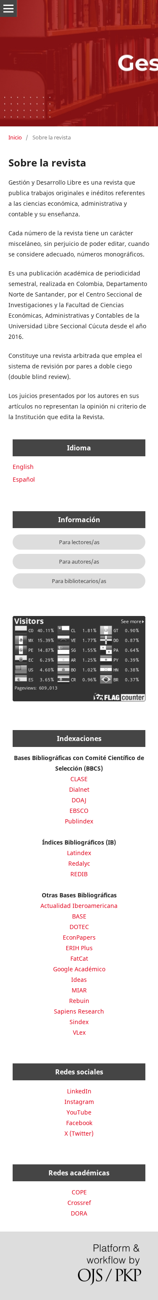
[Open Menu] (8, 8)
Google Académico (79, 969)
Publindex (79, 821)
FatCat (79, 958)
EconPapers (79, 937)
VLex (79, 1032)
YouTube (79, 1112)
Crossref (79, 1203)
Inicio (15, 137)
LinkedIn (79, 1091)
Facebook (79, 1123)
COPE (79, 1192)
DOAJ (79, 800)
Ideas (79, 980)
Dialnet (79, 789)
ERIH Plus (79, 948)
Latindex (79, 853)
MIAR (79, 990)
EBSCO (79, 811)
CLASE (79, 779)
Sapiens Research (79, 1011)
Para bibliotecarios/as (79, 581)
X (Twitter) (79, 1133)
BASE (79, 916)
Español (24, 479)
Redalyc (79, 863)
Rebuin (79, 1001)
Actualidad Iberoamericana (79, 906)
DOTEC (79, 927)
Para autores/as (79, 561)
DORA (79, 1213)
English (23, 467)
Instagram (79, 1102)
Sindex (79, 1022)
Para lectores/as (79, 542)
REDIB (79, 874)
